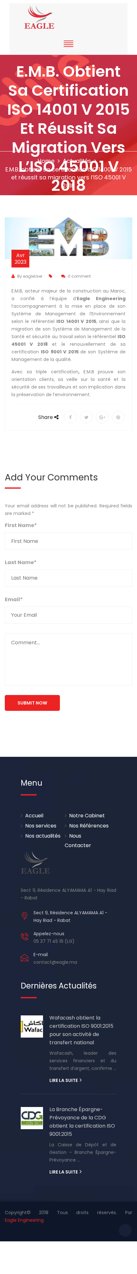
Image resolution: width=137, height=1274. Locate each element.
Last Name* (21, 562)
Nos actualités (43, 836)
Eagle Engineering (24, 1220)
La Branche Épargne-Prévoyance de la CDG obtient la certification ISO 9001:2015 (82, 1122)
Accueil (34, 815)
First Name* (21, 525)
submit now (32, 703)
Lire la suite (64, 1080)
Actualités (77, 161)
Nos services (40, 825)
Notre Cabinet (87, 815)
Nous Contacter (78, 840)
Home (46, 161)
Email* (14, 599)
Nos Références (89, 825)
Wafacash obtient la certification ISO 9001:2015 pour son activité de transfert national (81, 1030)
